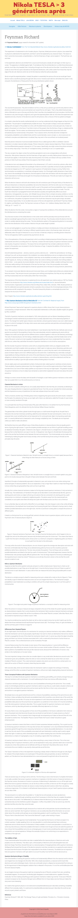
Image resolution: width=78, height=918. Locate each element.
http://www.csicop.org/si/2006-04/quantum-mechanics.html (23, 303)
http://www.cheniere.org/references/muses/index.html (36, 282)
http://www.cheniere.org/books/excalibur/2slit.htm (56, 47)
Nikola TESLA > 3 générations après (39, 8)
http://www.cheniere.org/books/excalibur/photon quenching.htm (32, 296)
